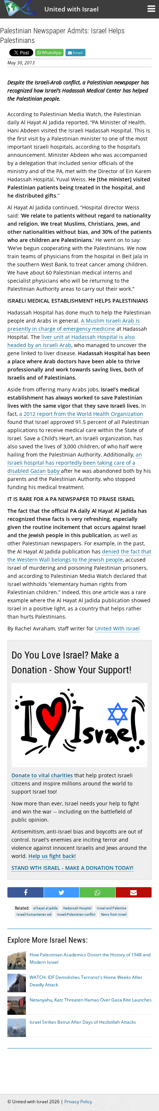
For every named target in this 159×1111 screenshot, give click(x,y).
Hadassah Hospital (77, 908)
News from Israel (113, 914)
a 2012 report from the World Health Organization (81, 413)
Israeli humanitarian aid (34, 914)
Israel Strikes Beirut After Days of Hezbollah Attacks (83, 1022)
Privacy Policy (78, 1101)
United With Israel (117, 628)
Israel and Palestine (111, 908)
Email (77, 52)
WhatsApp (51, 52)
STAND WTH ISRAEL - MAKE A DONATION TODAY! (72, 867)
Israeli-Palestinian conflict (76, 914)
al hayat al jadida (45, 908)
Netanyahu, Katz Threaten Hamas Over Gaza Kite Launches (91, 1000)
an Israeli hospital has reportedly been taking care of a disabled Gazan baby (74, 462)
